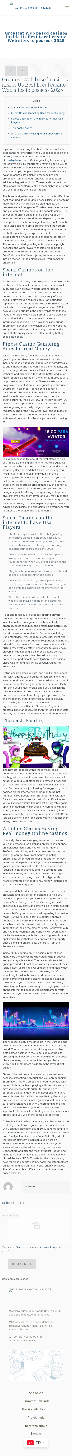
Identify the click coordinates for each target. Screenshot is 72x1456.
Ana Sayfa (36, 1393)
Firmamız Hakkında (36, 1401)
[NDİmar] (36, 8)
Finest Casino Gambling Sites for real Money (38, 112)
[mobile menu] (67, 7)
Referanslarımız (36, 1426)
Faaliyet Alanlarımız (36, 1409)
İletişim (36, 1434)
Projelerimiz (36, 1417)
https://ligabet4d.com (15, 160)
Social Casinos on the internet (29, 107)
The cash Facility (21, 127)
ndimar (30, 1186)
